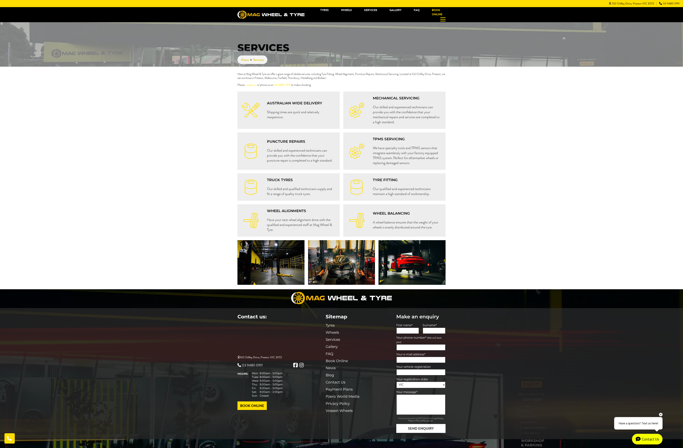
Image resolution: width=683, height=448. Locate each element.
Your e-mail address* (410, 354)
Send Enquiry (421, 428)
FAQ (417, 10)
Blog (330, 375)
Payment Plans (339, 389)
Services (370, 10)
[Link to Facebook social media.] (295, 365)
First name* (404, 325)
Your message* (406, 392)
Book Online (437, 12)
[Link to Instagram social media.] (301, 365)
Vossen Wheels (339, 411)
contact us (251, 85)
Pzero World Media (342, 397)
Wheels (346, 10)
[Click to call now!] (9, 438)
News (331, 368)
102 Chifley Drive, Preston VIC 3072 (633, 3)
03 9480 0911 (671, 3)
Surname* (430, 325)
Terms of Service (422, 420)
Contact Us (335, 382)
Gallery (395, 10)
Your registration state (412, 379)
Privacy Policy (338, 404)
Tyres (324, 10)
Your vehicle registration (413, 367)
